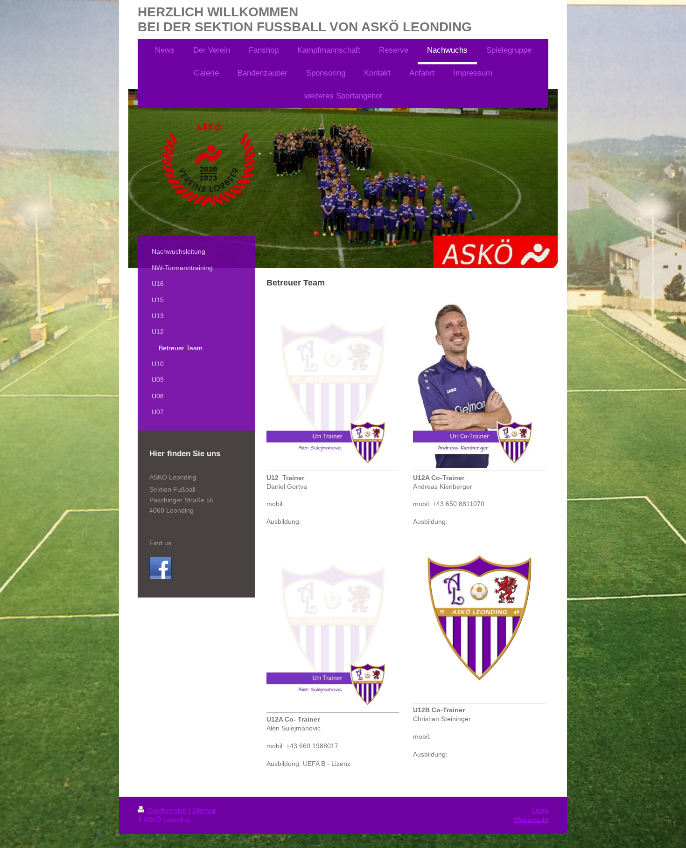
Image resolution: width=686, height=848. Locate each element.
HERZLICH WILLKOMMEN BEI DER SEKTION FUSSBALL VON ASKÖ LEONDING (305, 19)
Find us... (163, 543)
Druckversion (167, 810)
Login (540, 810)
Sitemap (204, 810)
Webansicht (531, 819)
